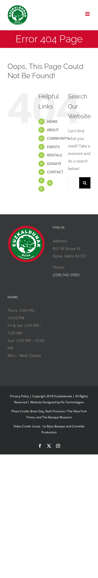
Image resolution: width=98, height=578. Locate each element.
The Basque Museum (57, 417)
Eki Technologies (72, 402)
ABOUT (53, 129)
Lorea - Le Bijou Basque (48, 426)
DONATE (54, 163)
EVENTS (53, 146)
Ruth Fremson (55, 411)
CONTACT (55, 171)
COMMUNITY (58, 138)
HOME (52, 121)
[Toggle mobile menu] (87, 14)
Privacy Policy (19, 396)
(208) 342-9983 (66, 274)
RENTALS (54, 155)
